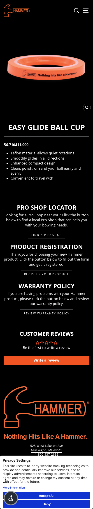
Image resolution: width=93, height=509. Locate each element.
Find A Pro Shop (46, 235)
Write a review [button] (46, 360)
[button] (11, 498)
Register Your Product (46, 274)
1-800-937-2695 (46, 454)
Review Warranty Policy (46, 313)
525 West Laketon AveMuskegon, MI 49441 (46, 447)
